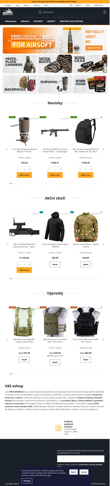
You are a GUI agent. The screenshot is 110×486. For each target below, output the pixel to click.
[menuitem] (11, 21)
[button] (9, 40)
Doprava (37, 5)
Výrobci (26, 5)
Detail (55, 264)
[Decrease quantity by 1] (19, 169)
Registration (98, 5)
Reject (73, 472)
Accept (84, 472)
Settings (26, 481)
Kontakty (8, 5)
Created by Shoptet (97, 483)
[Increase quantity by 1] (29, 169)
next (103, 149)
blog (17, 5)
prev (6, 149)
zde (49, 475)
